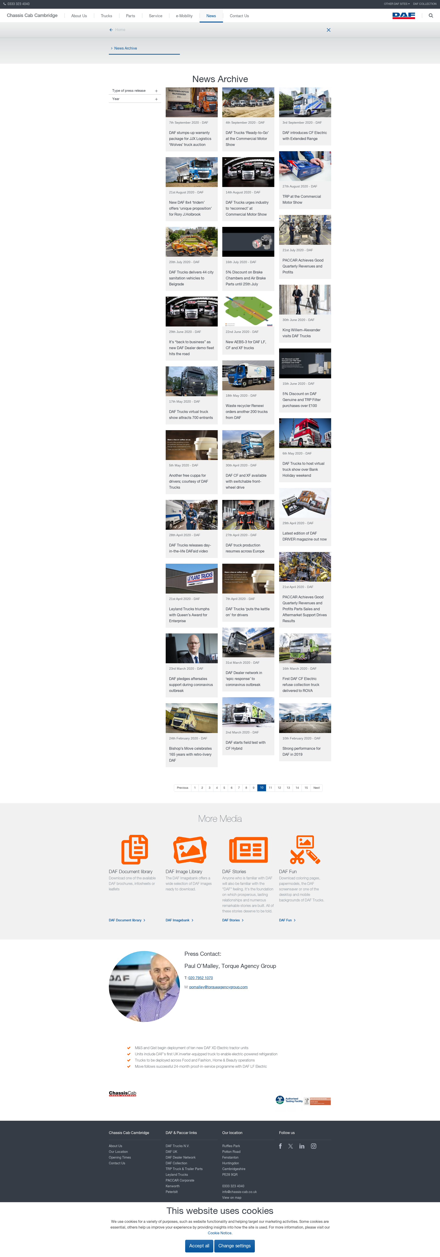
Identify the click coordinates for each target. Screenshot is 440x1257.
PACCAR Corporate (180, 1180)
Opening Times (120, 1157)
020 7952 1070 (200, 978)
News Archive (125, 48)
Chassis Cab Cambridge (32, 15)
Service (155, 15)
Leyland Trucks (177, 1174)
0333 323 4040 (18, 4)
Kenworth (173, 1186)
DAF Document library (125, 920)
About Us (79, 15)
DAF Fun (285, 920)
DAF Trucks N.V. (178, 1146)
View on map (231, 1197)
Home (120, 30)
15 (306, 787)
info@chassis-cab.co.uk (239, 1192)
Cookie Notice (219, 1233)
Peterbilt (172, 1192)
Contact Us (239, 15)
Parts (130, 15)
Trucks (106, 15)
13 (288, 787)
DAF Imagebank (178, 920)
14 (297, 787)
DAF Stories (231, 920)
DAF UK (171, 1152)
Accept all (199, 1246)
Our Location (118, 1152)
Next (317, 787)
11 (270, 787)
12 (279, 787)
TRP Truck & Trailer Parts (184, 1169)
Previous (182, 787)
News (211, 15)
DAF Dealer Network (180, 1157)
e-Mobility (184, 15)
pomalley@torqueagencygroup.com (218, 987)
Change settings (234, 1246)
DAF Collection (425, 4)
